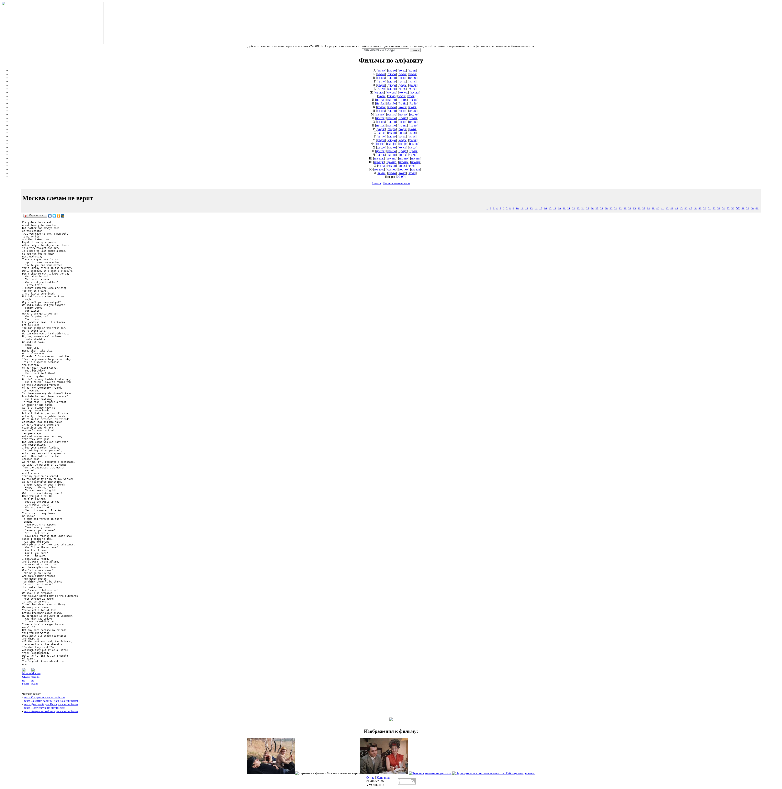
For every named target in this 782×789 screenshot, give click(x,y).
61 (757, 208)
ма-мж (380, 114)
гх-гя (412, 81)
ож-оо (392, 121)
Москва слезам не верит (396, 183)
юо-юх (403, 169)
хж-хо (392, 147)
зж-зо (391, 96)
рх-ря (412, 129)
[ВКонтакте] (50, 216)
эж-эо (392, 165)
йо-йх (403, 103)
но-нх (403, 118)
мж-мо (391, 114)
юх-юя (415, 169)
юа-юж (379, 169)
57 (738, 208)
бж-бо (392, 74)
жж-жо (391, 92)
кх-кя (412, 107)
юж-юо (391, 169)
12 (526, 208)
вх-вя (412, 77)
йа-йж (380, 103)
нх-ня (413, 118)
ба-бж (381, 74)
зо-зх (401, 96)
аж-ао (392, 70)
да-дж (381, 85)
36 (639, 208)
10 (517, 208)
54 (723, 208)
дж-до (392, 85)
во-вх (402, 77)
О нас (370, 777)
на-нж (380, 118)
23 (578, 208)
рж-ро (392, 129)
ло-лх (402, 110)
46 (685, 208)
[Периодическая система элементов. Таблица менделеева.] (493, 773)
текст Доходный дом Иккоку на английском (51, 704)
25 (587, 208)
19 (559, 208)
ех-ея (412, 88)
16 (545, 208)
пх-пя (413, 125)
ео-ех (402, 88)
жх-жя (415, 92)
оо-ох (402, 121)
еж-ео (392, 88)
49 (700, 208)
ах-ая (412, 70)
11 (522, 208)
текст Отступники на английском (44, 697)
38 (648, 208)
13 (531, 208)
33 (625, 208)
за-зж (381, 96)
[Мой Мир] (63, 216)
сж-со (392, 132)
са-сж (381, 132)
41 (662, 208)
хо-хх (402, 147)
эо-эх (402, 165)
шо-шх (403, 158)
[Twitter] (54, 216)
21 (568, 208)
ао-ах (402, 70)
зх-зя (411, 96)
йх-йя (413, 103)
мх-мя (414, 114)
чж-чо (392, 154)
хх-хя (412, 147)
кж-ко (392, 107)
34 (629, 208)
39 (653, 208)
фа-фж (380, 143)
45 (681, 208)
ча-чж (381, 154)
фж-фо (391, 143)
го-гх (402, 81)
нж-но (391, 118)
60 (752, 208)
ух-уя (412, 140)
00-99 (400, 176)
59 (747, 208)
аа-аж (381, 70)
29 (606, 208)
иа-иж (380, 99)
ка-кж (381, 107)
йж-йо (391, 103)
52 (714, 208)
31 (615, 208)
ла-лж (381, 110)
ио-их (403, 99)
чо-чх (402, 154)
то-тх (402, 136)
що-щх (403, 162)
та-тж (381, 136)
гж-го (392, 81)
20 (564, 208)
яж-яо (392, 173)
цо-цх (403, 151)
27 (596, 208)
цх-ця (413, 151)
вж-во (392, 77)
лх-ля (412, 110)
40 (657, 208)
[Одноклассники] (58, 216)
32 (620, 208)
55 (728, 208)
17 (550, 208)
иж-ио (391, 99)
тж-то (392, 136)
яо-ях (402, 173)
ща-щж (379, 162)
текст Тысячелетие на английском (44, 707)
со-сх (402, 132)
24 (582, 208)
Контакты (383, 777)
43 (671, 208)
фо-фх (403, 143)
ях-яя (412, 173)
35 (634, 208)
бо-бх (402, 74)
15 (540, 208)
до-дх (402, 85)
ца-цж (380, 151)
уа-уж (381, 140)
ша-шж (379, 158)
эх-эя (412, 165)
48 (695, 208)
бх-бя (412, 74)
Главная (376, 183)
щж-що (391, 162)
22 (573, 208)
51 (709, 208)
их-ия (413, 99)
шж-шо (391, 158)
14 (536, 208)
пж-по (391, 125)
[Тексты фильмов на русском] (430, 773)
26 (592, 208)
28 (601, 208)
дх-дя (412, 85)
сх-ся (412, 132)
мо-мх (403, 114)
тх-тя (412, 136)
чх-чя (412, 154)
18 (554, 208)
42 (667, 208)
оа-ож (381, 121)
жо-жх (403, 92)
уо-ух (402, 140)
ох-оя (412, 121)
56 (732, 208)
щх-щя (415, 162)
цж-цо (391, 151)
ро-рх (402, 129)
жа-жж (379, 92)
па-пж (380, 125)
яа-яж (381, 173)
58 (742, 208)
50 (704, 208)
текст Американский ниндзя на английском (51, 711)
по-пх (403, 125)
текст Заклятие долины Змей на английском (51, 700)
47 (690, 208)
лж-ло (392, 110)
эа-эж (382, 165)
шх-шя (415, 158)
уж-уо (392, 140)
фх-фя (414, 143)
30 (611, 208)
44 (676, 208)
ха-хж (381, 147)
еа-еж (381, 88)
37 (643, 208)
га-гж (381, 81)
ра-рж (381, 129)
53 (718, 208)
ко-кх (402, 107)
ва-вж (381, 77)
